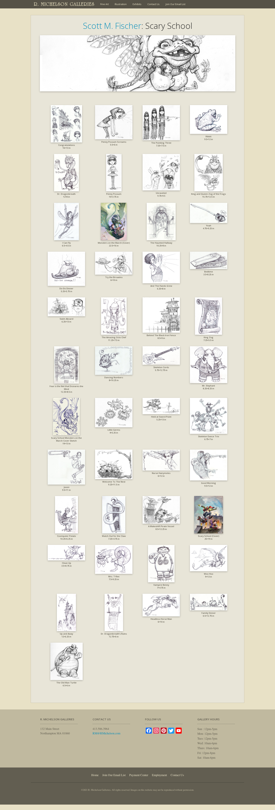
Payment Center (138, 775)
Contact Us (153, 4)
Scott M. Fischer (112, 25)
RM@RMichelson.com (106, 733)
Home (95, 775)
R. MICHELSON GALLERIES (64, 4)
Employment (159, 775)
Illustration (121, 4)
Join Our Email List (175, 4)
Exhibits (137, 4)
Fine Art (104, 4)
